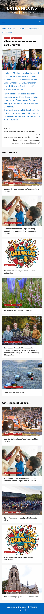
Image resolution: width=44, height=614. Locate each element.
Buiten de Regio (16, 512)
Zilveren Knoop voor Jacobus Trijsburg (20, 129)
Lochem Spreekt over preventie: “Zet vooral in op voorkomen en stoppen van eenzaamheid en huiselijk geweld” (22, 138)
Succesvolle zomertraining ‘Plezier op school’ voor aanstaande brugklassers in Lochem (20, 230)
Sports (19, 38)
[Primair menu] (4, 21)
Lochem (7, 38)
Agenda (7, 183)
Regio (13, 38)
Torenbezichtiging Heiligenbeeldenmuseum (21, 597)
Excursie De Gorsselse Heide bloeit (18, 310)
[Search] (40, 22)
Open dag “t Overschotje (14, 392)
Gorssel (13, 305)
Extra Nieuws (22, 8)
